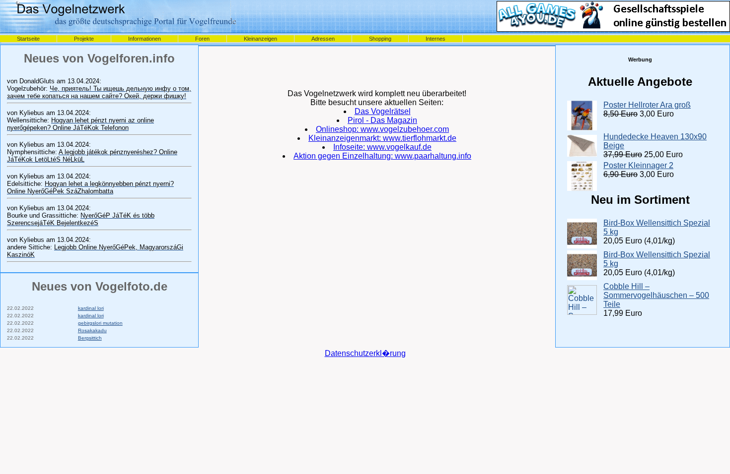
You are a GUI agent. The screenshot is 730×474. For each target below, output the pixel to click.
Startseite (28, 39)
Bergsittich (90, 338)
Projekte (84, 39)
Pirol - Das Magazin (382, 120)
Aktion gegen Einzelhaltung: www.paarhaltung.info (382, 156)
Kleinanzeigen (260, 39)
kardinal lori (91, 308)
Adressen (323, 39)
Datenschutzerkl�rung (365, 353)
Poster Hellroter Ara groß (647, 105)
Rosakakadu (92, 330)
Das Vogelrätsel (383, 111)
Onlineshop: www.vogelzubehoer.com (382, 129)
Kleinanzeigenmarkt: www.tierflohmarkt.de (382, 138)
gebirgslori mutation (100, 323)
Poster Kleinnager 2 (638, 165)
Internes (435, 39)
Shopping (380, 39)
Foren (202, 39)
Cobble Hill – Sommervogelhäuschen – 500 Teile (656, 295)
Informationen (144, 39)
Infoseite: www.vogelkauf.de (382, 147)
